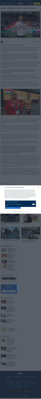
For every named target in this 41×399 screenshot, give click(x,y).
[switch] (33, 204)
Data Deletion (14, 211)
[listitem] (20, 202)
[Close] (39, 187)
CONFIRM (13, 207)
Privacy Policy (26, 211)
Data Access (20, 211)
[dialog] (20, 199)
